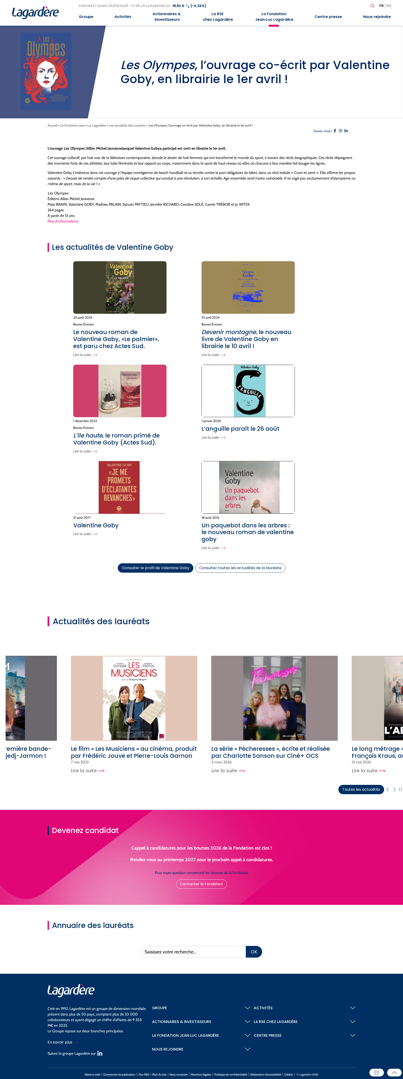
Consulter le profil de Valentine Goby (155, 568)
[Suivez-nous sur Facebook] (335, 131)
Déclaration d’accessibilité (265, 1074)
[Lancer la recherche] (372, 5)
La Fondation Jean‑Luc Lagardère (273, 16)
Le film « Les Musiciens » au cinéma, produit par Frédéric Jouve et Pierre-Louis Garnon (134, 752)
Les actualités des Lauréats (127, 125)
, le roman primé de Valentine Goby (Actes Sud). (116, 439)
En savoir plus (60, 1042)
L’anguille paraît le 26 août (240, 429)
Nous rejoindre (377, 16)
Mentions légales (201, 1074)
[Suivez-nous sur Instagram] (340, 131)
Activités (123, 16)
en (389, 6)
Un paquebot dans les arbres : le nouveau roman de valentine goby (248, 532)
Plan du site (159, 1074)
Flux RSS (144, 1074)
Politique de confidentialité (230, 1074)
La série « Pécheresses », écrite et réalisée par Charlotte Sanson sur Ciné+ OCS (270, 752)
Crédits (288, 1074)
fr (381, 6)
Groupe (86, 16)
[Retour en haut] (394, 1072)
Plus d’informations (63, 221)
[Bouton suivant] (394, 789)
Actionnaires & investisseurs (167, 16)
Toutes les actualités (361, 789)
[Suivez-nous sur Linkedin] (346, 131)
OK (254, 952)
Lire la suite (82, 355)
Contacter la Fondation (201, 884)
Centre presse (328, 16)
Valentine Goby (96, 525)
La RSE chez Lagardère (217, 16)
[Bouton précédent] (387, 789)
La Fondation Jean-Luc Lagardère (83, 125)
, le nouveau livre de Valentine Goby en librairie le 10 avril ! (247, 339)
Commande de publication (119, 1074)
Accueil (52, 125)
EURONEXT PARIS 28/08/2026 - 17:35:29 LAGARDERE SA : (126, 6)
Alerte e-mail (92, 1074)
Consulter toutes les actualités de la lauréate (240, 568)
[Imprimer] (376, 1072)
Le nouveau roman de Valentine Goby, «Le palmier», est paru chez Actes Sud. (116, 339)
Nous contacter (179, 1074)
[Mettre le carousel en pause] (400, 789)
